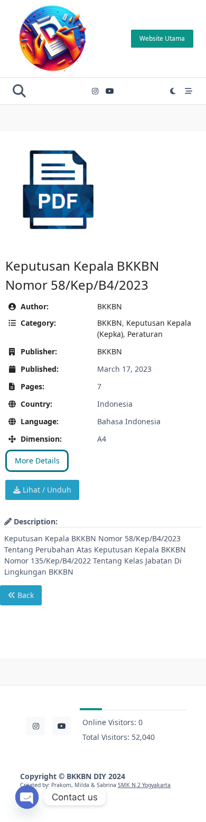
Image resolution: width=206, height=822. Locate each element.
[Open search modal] (19, 91)
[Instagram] (95, 91)
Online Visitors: (110, 722)
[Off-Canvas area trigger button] (188, 91)
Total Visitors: (107, 737)
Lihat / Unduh (46, 490)
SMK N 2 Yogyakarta (144, 785)
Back (24, 595)
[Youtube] (110, 91)
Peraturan (145, 334)
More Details (37, 460)
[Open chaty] (27, 797)
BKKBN (109, 306)
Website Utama (162, 38)
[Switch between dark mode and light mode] (173, 91)
